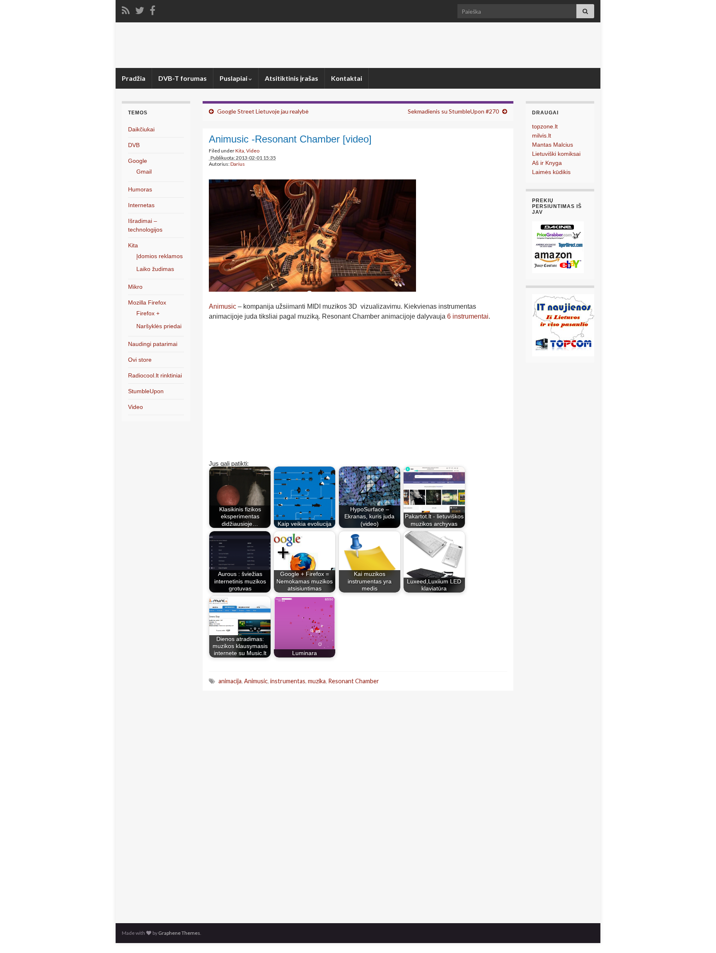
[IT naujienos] (563, 324)
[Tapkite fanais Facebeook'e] (152, 9)
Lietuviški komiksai (556, 153)
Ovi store (140, 359)
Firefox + (148, 313)
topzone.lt (545, 126)
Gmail (144, 171)
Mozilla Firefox (147, 302)
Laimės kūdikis (551, 172)
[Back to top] (697, 934)
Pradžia (133, 78)
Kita (239, 151)
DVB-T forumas (182, 78)
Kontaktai (346, 78)
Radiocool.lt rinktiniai (155, 375)
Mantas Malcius (552, 144)
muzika (317, 681)
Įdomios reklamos (159, 256)
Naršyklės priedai (158, 326)
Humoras (140, 189)
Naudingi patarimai (152, 344)
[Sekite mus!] (139, 9)
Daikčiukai (141, 129)
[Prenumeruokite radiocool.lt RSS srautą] (126, 9)
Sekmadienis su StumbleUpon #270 (453, 111)
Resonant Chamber (353, 681)
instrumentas (287, 681)
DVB (134, 145)
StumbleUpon (146, 391)
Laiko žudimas (155, 269)
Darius (237, 164)
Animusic (222, 306)
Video (252, 151)
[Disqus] (358, 804)
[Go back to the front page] (358, 45)
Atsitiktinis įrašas (291, 78)
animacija (230, 681)
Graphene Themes (179, 933)
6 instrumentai (468, 316)
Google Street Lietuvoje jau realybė (263, 111)
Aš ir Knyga (547, 163)
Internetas (141, 205)
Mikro (135, 286)
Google (137, 160)
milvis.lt (541, 135)
